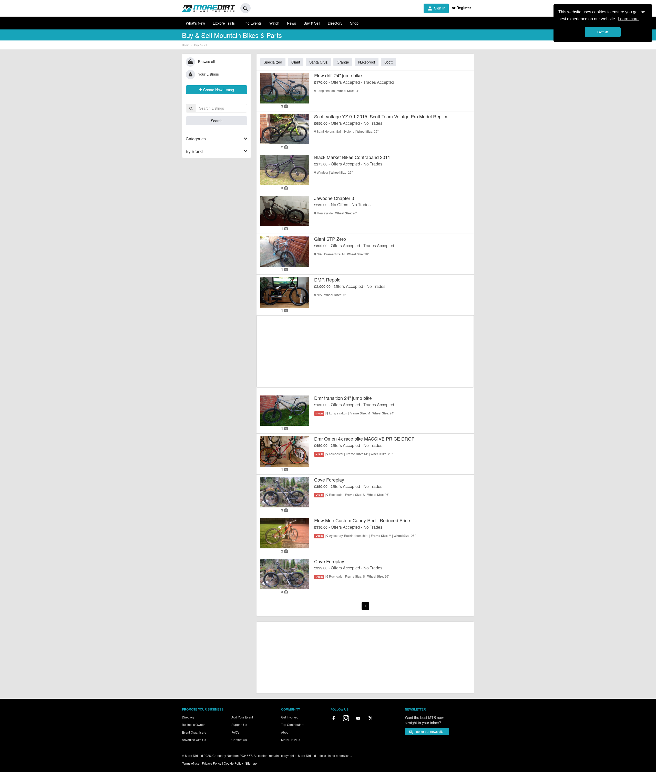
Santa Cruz (318, 62)
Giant (295, 62)
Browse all (206, 61)
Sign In (436, 8)
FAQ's (235, 732)
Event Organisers (194, 732)
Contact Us (239, 739)
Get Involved (290, 717)
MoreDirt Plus (290, 739)
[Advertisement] (365, 351)
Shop (354, 23)
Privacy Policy (211, 763)
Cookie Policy (233, 763)
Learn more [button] (628, 19)
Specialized (273, 62)
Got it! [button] (602, 32)
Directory (335, 23)
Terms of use (191, 763)
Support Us (239, 724)
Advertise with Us (194, 739)
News (291, 23)
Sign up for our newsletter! (427, 731)
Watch (274, 23)
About (285, 732)
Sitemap (251, 763)
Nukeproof (366, 62)
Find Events (252, 23)
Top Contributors (292, 724)
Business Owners (194, 724)
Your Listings (208, 74)
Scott (388, 62)
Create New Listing (218, 89)
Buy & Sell (312, 23)
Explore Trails (224, 23)
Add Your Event (242, 717)
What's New (195, 23)
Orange (343, 62)
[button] (216, 139)
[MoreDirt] (208, 8)
